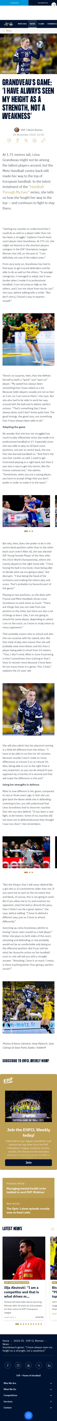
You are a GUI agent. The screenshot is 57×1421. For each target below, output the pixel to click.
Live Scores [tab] (14, 3)
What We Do (10, 1389)
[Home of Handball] (28, 1415)
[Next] (53, 4)
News (32, 24)
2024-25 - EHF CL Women (29, 1340)
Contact (8, 1407)
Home (6, 1340)
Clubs (41, 24)
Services (8, 1401)
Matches (22, 24)
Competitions (10, 1395)
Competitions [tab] (43, 3)
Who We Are (10, 1383)
